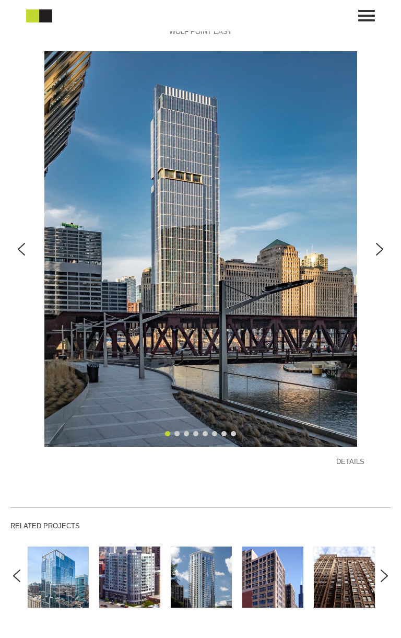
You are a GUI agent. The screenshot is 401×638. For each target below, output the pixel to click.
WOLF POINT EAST (200, 32)
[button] (21, 249)
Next (384, 583)
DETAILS (350, 462)
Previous (17, 583)
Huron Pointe (130, 577)
